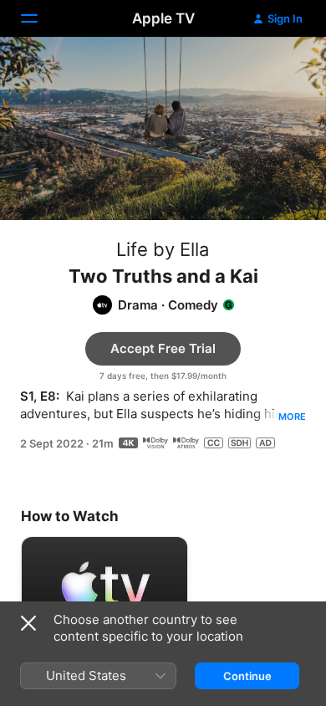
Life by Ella (162, 249)
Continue (247, 676)
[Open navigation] (39, 18)
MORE (292, 416)
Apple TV (163, 18)
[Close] (28, 623)
